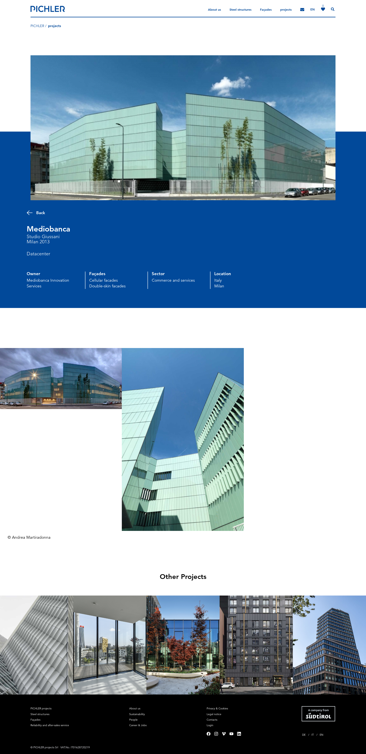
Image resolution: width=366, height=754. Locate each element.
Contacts (212, 719)
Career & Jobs (138, 725)
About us (214, 9)
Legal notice (214, 714)
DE (304, 734)
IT (313, 734)
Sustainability (137, 714)
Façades (266, 9)
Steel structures (240, 9)
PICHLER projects (40, 708)
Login (210, 725)
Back (40, 212)
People (133, 719)
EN (321, 734)
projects (286, 9)
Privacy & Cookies (217, 708)
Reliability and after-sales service (49, 725)
